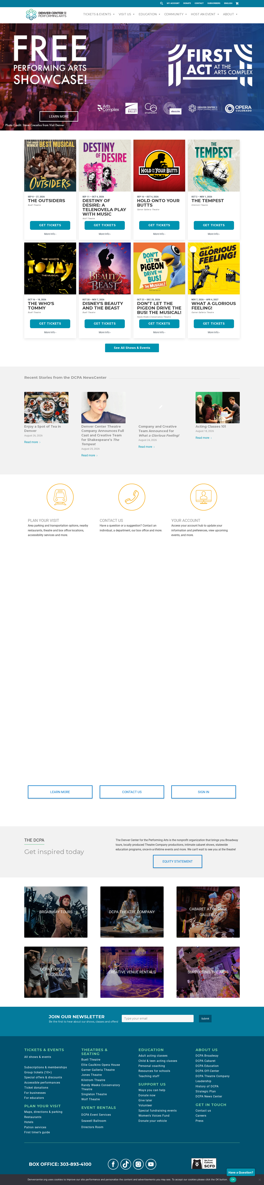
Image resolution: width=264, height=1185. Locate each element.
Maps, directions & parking (43, 1112)
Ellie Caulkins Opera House (100, 1065)
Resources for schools (154, 1071)
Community (173, 14)
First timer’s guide (37, 1132)
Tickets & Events (97, 14)
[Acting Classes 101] (218, 407)
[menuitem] (173, 3)
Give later (145, 1100)
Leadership (203, 1081)
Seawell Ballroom (93, 1121)
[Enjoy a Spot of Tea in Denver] (46, 407)
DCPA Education (207, 1066)
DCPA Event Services (96, 1114)
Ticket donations (36, 1087)
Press (199, 1121)
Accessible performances (42, 1082)
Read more (31, 442)
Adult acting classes (153, 1055)
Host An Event (203, 14)
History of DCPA (207, 1086)
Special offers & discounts (43, 1077)
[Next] (261, 77)
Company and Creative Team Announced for (158, 431)
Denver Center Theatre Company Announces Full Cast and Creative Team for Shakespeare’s (102, 435)
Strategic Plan (206, 1091)
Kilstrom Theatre (93, 1080)
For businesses (35, 1093)
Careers (201, 1115)
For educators (34, 1098)
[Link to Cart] (237, 3)
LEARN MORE (59, 116)
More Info (49, 233)
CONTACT (199, 3)
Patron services (35, 1127)
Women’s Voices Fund (154, 1115)
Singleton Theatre (94, 1094)
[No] (259, 1179)
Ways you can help (151, 1090)
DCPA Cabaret (206, 1061)
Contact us (203, 1110)
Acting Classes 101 (211, 426)
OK (233, 1179)
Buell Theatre (90, 1059)
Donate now (147, 1095)
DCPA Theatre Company (213, 1076)
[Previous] (3, 77)
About (228, 14)
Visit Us (125, 14)
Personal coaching (151, 1066)
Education (148, 14)
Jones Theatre (91, 1075)
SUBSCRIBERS (213, 3)
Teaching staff (148, 1076)
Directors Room (92, 1127)
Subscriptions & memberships (45, 1067)
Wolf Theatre (90, 1099)
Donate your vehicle (152, 1121)
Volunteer (145, 1105)
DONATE (187, 3)
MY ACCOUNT (173, 3)
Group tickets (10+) (38, 1072)
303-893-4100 (75, 1164)
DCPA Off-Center (207, 1071)
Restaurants (32, 1117)
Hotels (28, 1122)
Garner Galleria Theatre (98, 1070)
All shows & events (37, 1057)
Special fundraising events (157, 1110)
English (228, 3)
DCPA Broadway (207, 1055)
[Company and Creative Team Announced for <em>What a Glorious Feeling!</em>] (160, 407)
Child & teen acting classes (157, 1061)
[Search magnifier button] (161, 3)
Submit (205, 1018)
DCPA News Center (209, 1096)
